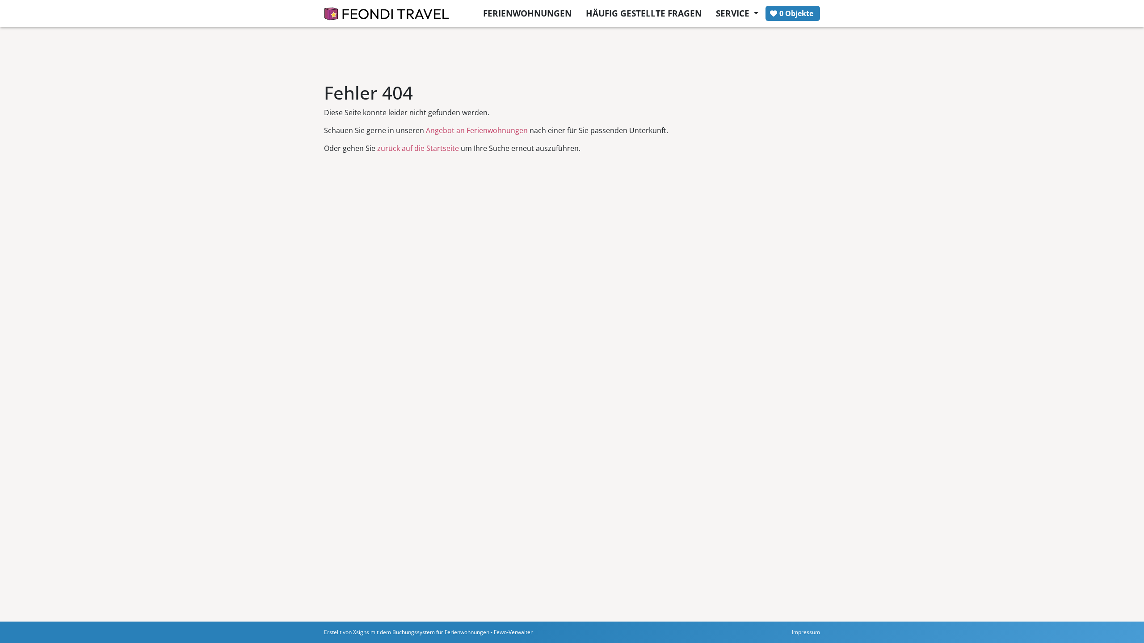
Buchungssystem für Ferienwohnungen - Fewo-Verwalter (462, 632)
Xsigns (361, 632)
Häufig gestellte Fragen (644, 13)
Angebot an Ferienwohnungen (477, 130)
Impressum (806, 632)
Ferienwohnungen (527, 13)
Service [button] (734, 13)
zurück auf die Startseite (418, 148)
